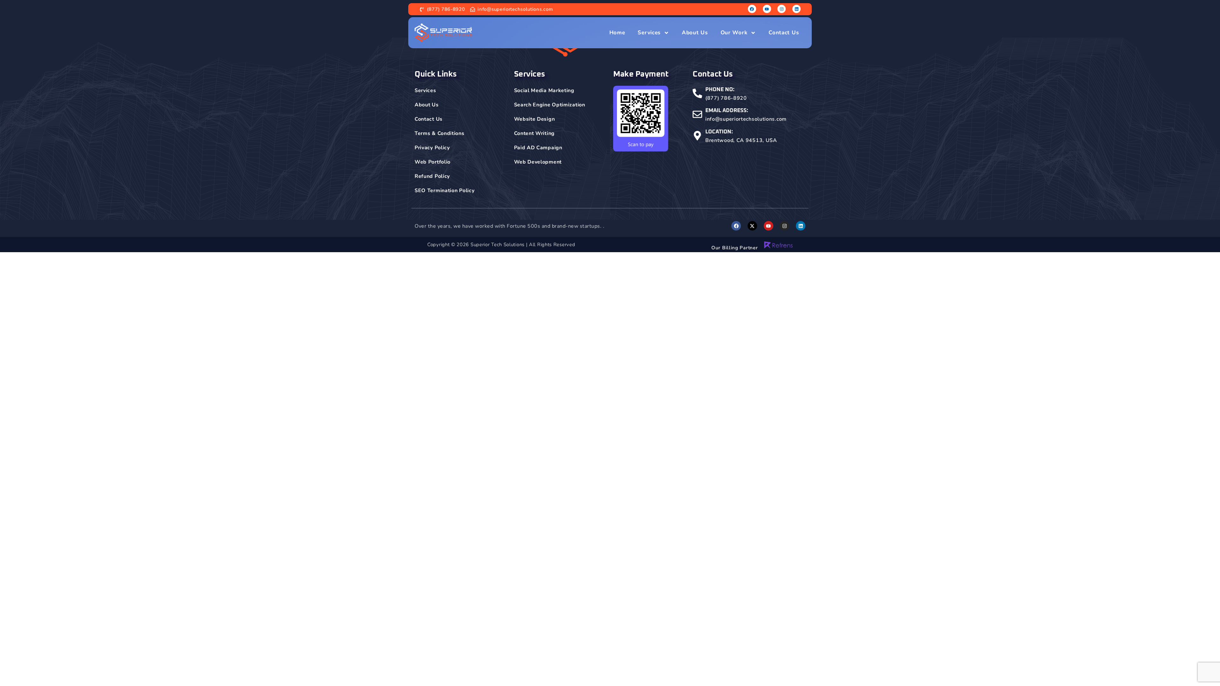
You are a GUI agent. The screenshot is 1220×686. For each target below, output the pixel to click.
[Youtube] (767, 9)
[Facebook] (752, 9)
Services (649, 32)
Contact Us (784, 32)
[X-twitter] (752, 226)
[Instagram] (781, 9)
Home (617, 32)
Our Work (734, 32)
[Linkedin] (796, 9)
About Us (695, 32)
